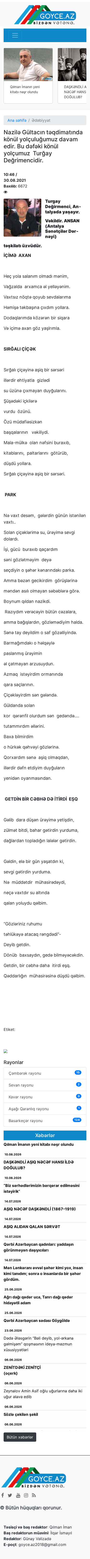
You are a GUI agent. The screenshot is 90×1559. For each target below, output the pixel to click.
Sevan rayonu (44, 1084)
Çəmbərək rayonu (44, 1073)
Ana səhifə (16, 120)
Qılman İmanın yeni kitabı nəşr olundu (25, 89)
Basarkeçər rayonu (44, 1120)
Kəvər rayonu (44, 1096)
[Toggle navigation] (15, 35)
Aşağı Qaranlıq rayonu (44, 1108)
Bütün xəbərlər (20, 1437)
